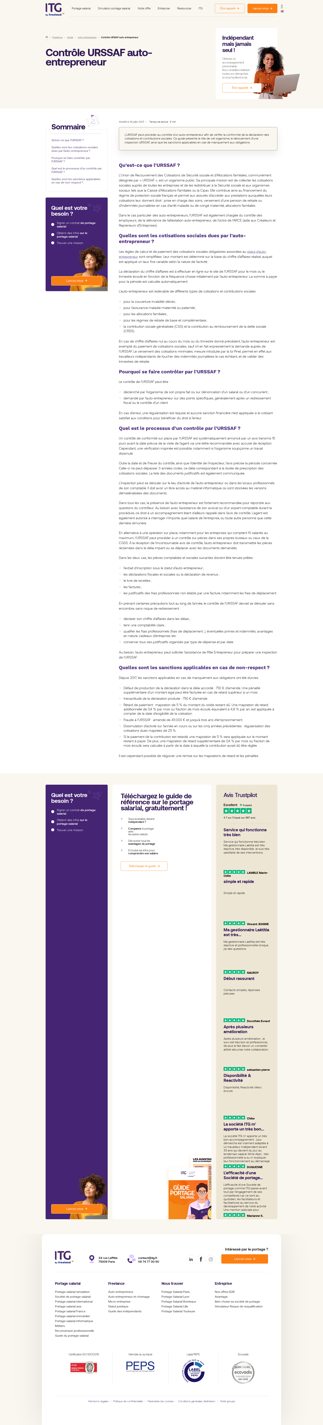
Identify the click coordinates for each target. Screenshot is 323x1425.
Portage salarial (81, 8)
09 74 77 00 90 (148, 1261)
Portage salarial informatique (74, 1321)
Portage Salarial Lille (175, 1306)
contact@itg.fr (147, 1258)
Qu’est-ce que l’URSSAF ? (67, 140)
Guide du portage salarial (72, 1335)
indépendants (132, 1311)
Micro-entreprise (119, 1301)
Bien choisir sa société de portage (237, 1301)
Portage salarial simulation (72, 1292)
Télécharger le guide (142, 866)
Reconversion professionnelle (74, 1331)
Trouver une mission (70, 243)
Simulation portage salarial (114, 8)
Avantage (221, 1296)
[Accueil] (47, 37)
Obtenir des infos (72, 234)
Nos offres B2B (225, 1292)
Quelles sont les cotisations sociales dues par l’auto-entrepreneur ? (74, 149)
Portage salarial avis (68, 1306)
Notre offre (144, 8)
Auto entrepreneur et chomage (129, 1296)
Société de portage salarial (73, 1296)
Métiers (60, 1326)
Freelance (116, 1283)
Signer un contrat (76, 224)
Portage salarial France (70, 1311)
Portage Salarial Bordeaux (179, 1301)
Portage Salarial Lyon (175, 1296)
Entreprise (164, 8)
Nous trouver (172, 1283)
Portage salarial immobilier (72, 1316)
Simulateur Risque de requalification (239, 1306)
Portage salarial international (74, 1301)
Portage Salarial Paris (176, 1292)
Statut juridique (118, 1306)
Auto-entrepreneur (120, 1292)
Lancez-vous (74, 280)
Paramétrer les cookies (160, 1401)
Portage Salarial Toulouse (178, 1311)
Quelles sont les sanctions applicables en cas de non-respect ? (75, 180)
